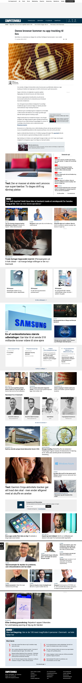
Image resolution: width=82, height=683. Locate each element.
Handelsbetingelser (67, 676)
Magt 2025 (9, 629)
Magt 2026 (60, 178)
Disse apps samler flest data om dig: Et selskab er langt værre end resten (24, 645)
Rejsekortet (8, 620)
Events (23, 1)
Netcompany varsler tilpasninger (57, 24)
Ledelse (60, 185)
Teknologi (31, 21)
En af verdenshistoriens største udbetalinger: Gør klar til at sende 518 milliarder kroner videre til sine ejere (59, 645)
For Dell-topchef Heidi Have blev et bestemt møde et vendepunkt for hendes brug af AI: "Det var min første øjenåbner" (65, 189)
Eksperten (42, 1)
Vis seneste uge (71, 193)
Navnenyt (33, 676)
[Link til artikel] (28, 166)
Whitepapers (50, 676)
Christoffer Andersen (13, 416)
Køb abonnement (70, 1)
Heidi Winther (50, 416)
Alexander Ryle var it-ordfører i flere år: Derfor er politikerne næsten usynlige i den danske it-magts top (65, 182)
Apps (6, 534)
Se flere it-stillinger (40, 368)
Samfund (57, 21)
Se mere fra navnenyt (40, 422)
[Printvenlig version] (66, 39)
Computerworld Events (52, 673)
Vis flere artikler (60, 193)
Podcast (32, 673)
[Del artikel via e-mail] (64, 39)
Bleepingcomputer (22, 125)
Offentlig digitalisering (33, 145)
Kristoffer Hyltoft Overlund (31, 416)
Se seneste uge (40, 664)
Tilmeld (48, 506)
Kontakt (62, 1)
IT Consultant (10, 352)
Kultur (55, 318)
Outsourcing (57, 386)
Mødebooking (35, 1)
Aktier (6, 331)
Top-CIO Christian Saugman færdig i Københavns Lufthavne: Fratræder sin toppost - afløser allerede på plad (64, 168)
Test (59, 157)
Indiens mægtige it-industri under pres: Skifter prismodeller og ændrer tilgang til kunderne (59, 655)
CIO (59, 165)
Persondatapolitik (67, 671)
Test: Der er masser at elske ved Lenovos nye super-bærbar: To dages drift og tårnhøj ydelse (65, 161)
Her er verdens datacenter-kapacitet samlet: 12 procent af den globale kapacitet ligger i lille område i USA (25, 650)
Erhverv (40, 21)
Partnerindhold (50, 675)
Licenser (55, 471)
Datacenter (32, 386)
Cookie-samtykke (67, 673)
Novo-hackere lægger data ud (41, 24)
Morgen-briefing (46, 447)
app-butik (56, 133)
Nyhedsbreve (56, 1)
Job (19, 1)
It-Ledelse (49, 21)
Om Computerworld (12, 1)
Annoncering (49, 1)
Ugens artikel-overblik (35, 671)
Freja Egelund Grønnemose (68, 416)
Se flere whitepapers (40, 300)
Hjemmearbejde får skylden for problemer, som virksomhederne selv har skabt (56, 659)
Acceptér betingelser (32, 509)
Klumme (60, 172)
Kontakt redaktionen (35, 678)
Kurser (28, 1)
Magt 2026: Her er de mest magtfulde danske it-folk (21, 24)
